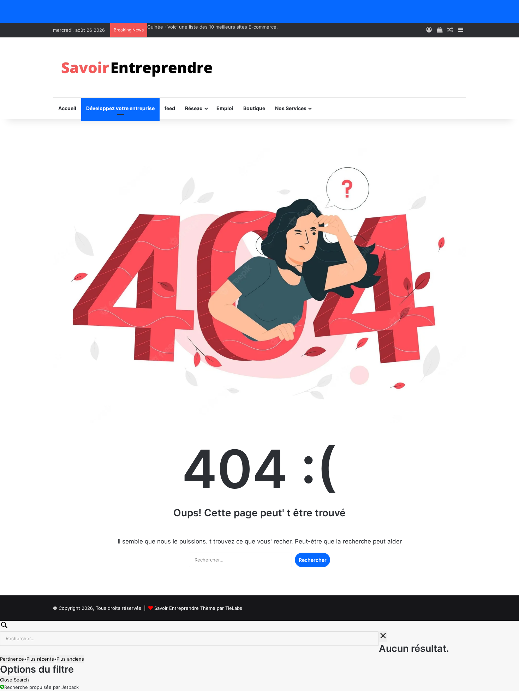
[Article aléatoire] (450, 30)
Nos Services (290, 108)
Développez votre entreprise (120, 108)
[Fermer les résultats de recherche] (383, 636)
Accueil (67, 108)
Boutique (254, 108)
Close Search (14, 680)
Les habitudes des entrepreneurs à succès (194, 27)
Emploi (224, 108)
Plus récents (40, 659)
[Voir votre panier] (439, 30)
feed (170, 108)
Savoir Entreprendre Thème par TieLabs (198, 608)
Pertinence (12, 659)
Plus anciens (70, 659)
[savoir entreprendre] (140, 67)
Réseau (194, 108)
